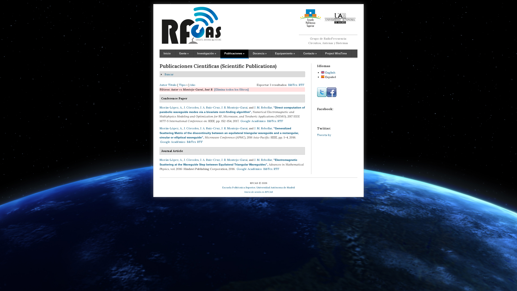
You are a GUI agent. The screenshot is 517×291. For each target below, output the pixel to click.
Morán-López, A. (171, 107)
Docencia (260, 53)
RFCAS (258, 191)
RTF (301, 85)
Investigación (206, 53)
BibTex (292, 85)
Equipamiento (285, 53)
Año (192, 85)
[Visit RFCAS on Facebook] (331, 96)
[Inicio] (191, 43)
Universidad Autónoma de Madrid (275, 187)
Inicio (167, 53)
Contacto (310, 53)
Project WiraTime (336, 53)
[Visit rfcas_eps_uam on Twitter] (322, 96)
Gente (184, 53)
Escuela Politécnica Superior (238, 187)
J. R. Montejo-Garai (234, 107)
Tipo (182, 85)
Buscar (169, 74)
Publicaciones (234, 53)
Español (330, 77)
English (329, 72)
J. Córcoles (191, 107)
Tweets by (324, 135)
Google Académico (253, 121)
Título (172, 85)
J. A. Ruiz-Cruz (210, 107)
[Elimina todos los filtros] (231, 89)
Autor (163, 85)
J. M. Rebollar (263, 107)
